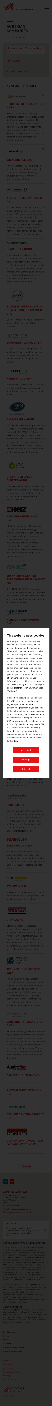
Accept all (26, 750)
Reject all (26, 769)
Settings (26, 760)
